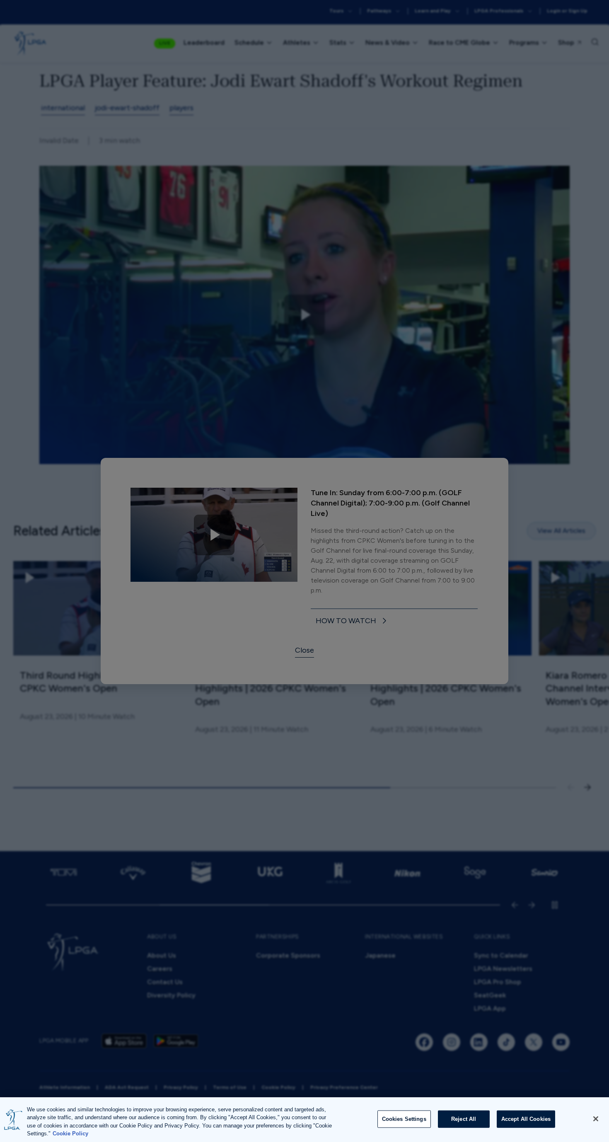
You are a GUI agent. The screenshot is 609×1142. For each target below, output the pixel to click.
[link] (352, 621)
